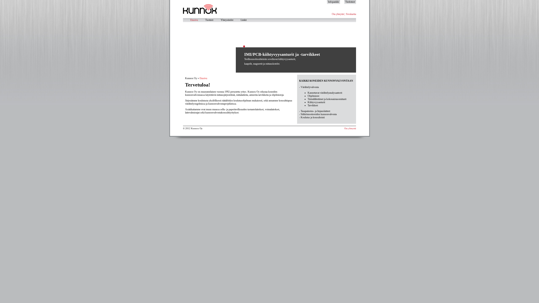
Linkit (244, 20)
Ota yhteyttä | (338, 14)
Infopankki (333, 1)
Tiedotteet (350, 1)
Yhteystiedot (227, 20)
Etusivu (194, 20)
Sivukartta (351, 14)
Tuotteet (209, 20)
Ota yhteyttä (350, 128)
